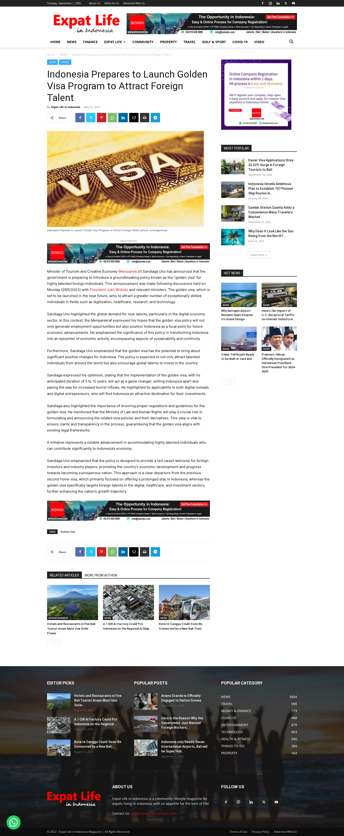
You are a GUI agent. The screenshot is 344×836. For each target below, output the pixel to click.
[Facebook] (262, 3)
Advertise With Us (134, 3)
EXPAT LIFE (113, 42)
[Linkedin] (278, 3)
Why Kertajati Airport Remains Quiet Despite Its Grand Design (237, 315)
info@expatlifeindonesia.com (153, 813)
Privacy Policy (260, 832)
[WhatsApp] (112, 117)
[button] (291, 42)
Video (259, 42)
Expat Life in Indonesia (65, 107)
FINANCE (90, 42)
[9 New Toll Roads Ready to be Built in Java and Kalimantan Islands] (239, 339)
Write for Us (112, 3)
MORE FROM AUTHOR (101, 575)
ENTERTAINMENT (58, 618)
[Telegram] (155, 117)
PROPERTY (168, 42)
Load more (257, 255)
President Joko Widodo (109, 289)
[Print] (144, 117)
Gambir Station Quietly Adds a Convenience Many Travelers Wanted (271, 212)
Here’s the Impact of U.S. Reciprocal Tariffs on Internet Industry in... (279, 315)
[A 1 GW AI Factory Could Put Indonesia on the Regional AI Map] (128, 602)
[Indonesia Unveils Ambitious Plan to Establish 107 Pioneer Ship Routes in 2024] (233, 190)
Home (51, 55)
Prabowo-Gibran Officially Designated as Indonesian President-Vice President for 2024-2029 (279, 363)
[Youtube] (293, 3)
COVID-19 (240, 42)
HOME (55, 42)
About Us (94, 3)
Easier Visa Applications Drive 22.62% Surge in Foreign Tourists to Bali (270, 164)
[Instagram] (270, 3)
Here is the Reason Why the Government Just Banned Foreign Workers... (182, 722)
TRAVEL (189, 42)
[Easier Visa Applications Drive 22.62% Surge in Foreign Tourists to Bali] (233, 166)
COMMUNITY (143, 42)
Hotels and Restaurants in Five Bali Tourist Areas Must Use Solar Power (71, 628)
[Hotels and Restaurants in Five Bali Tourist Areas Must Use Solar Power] (72, 602)
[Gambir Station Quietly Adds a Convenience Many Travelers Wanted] (233, 213)
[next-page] (57, 643)
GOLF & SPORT (214, 42)
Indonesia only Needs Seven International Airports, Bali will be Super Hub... (184, 746)
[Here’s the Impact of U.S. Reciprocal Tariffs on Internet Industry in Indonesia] (279, 295)
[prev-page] (50, 643)
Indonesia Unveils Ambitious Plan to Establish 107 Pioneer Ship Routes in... (270, 188)
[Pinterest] (101, 117)
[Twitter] (285, 3)
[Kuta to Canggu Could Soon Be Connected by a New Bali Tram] (184, 602)
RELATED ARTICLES (64, 575)
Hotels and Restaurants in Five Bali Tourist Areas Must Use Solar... (97, 700)
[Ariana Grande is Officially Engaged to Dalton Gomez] (145, 701)
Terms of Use (238, 832)
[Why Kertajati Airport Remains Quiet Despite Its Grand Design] (239, 295)
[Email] (134, 117)
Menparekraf (130, 271)
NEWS (72, 42)
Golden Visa (68, 531)
